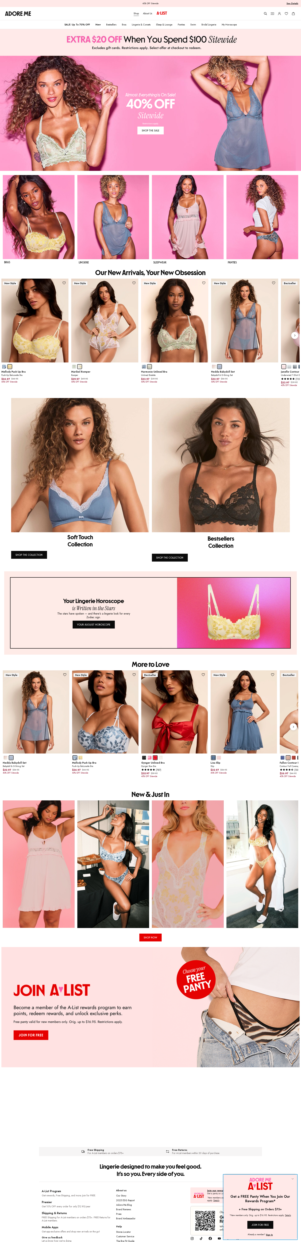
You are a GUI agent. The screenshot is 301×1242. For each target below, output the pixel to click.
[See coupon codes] (272, 13)
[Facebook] (210, 1239)
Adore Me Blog (124, 1205)
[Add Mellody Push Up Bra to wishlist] (64, 283)
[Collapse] (292, 1179)
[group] (150, 335)
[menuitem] (77, 24)
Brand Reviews (123, 1209)
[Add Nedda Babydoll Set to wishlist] (274, 283)
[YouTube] (219, 1239)
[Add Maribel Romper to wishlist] (134, 283)
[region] (150, 864)
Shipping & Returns (54, 1213)
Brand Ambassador (126, 1218)
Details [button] (216, 1200)
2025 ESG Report (125, 1200)
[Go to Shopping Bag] (293, 13)
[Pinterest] (228, 1239)
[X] (237, 1239)
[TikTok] (201, 1239)
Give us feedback (52, 1237)
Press (118, 1214)
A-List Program (51, 1191)
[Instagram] (192, 1239)
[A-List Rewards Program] (161, 13)
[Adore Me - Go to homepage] (18, 13)
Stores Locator (123, 1232)
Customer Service (125, 1236)
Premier (47, 1202)
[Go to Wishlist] (286, 13)
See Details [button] (292, 3)
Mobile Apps (50, 1227)
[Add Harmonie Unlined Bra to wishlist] (204, 283)
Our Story (121, 1195)
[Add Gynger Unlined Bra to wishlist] (203, 675)
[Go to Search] (265, 13)
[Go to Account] (279, 13)
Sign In (269, 1234)
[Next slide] (294, 335)
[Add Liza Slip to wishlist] (272, 675)
